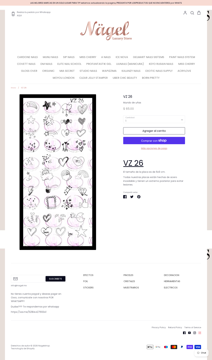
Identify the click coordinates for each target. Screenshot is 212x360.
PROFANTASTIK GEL (98, 64)
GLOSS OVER (29, 71)
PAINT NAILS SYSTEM (182, 57)
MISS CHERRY (88, 57)
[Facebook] (183, 332)
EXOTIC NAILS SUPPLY (159, 71)
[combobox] (154, 119)
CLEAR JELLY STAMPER (93, 78)
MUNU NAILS (50, 57)
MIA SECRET (67, 71)
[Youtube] (188, 332)
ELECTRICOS (171, 287)
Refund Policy (175, 327)
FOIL (85, 281)
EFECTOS (88, 275)
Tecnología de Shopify (23, 348)
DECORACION (171, 275)
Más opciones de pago (154, 148)
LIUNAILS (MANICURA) (130, 64)
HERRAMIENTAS (172, 281)
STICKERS (88, 287)
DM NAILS (46, 64)
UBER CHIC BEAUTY (125, 78)
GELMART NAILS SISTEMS (148, 57)
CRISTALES (129, 281)
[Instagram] (193, 332)
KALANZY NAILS (131, 71)
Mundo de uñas (132, 102)
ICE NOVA (122, 57)
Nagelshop (44, 345)
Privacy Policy (159, 327)
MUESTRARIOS (131, 287)
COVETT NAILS (26, 64)
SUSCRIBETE (55, 278)
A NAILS (106, 57)
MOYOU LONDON (63, 78)
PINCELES (128, 275)
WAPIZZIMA (109, 71)
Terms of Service (192, 327)
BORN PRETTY (150, 78)
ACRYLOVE (184, 71)
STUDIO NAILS (88, 71)
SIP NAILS (69, 57)
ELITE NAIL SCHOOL (69, 64)
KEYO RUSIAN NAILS (161, 64)
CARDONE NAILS (27, 57)
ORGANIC (48, 71)
